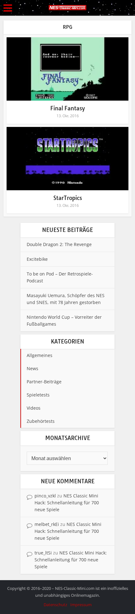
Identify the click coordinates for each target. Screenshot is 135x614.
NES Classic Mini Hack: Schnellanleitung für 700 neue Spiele (67, 502)
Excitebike (37, 259)
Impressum (81, 604)
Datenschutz (55, 604)
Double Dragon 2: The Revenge (59, 244)
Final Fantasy (67, 108)
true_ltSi (43, 553)
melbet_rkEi (47, 524)
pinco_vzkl (45, 496)
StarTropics (67, 198)
